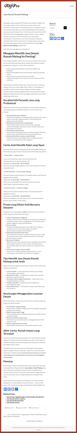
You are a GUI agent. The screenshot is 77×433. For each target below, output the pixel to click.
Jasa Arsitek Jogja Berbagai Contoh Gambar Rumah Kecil (25, 397)
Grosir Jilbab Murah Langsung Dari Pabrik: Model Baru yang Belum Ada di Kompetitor (24, 415)
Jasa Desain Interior (13, 402)
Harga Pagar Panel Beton (35, 421)
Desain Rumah (35, 408)
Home (72, 6)
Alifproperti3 (10, 408)
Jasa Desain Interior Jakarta (16, 399)
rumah (24, 212)
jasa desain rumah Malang (33, 368)
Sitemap (38, 429)
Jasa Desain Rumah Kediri (15, 401)
